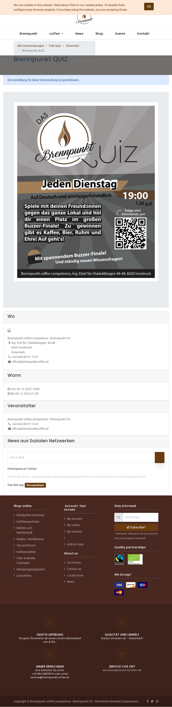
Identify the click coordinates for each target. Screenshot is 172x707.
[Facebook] (148, 701)
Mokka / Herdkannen (30, 539)
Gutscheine (24, 575)
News (70, 581)
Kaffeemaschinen (28, 521)
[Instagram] (157, 701)
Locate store (75, 575)
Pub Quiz (55, 45)
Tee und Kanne (26, 545)
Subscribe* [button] (137, 527)
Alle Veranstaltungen (30, 45)
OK (149, 6)
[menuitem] (28, 33)
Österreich (72, 45)
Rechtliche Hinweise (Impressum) (116, 701)
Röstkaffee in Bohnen (30, 515)
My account (74, 518)
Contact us (74, 569)
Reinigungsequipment (31, 569)
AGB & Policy (75, 544)
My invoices (74, 531)
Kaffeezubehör (26, 552)
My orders (73, 525)
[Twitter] (152, 701)
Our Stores (74, 562)
